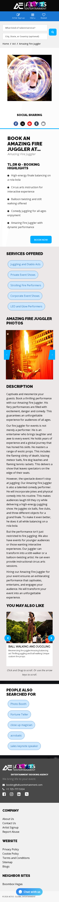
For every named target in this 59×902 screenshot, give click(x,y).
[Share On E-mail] (43, 123)
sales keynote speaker (24, 746)
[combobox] (25, 28)
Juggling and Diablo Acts (25, 264)
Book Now (41, 239)
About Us (8, 819)
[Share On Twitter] (22, 123)
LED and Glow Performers (26, 306)
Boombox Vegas (12, 884)
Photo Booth (18, 704)
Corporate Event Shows (24, 296)
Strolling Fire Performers (25, 285)
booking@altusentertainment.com (24, 784)
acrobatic (16, 735)
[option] (29, 354)
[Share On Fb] (15, 123)
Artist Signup (10, 827)
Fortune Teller (19, 714)
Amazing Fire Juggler (30, 43)
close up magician (21, 725)
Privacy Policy (10, 849)
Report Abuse (10, 832)
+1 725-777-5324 (15, 789)
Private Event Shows (22, 275)
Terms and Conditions (16, 858)
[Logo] (29, 5)
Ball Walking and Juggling (29, 646)
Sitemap (7, 862)
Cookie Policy (10, 853)
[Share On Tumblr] (36, 123)
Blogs (6, 866)
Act (14, 43)
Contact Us (9, 823)
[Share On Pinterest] (29, 123)
